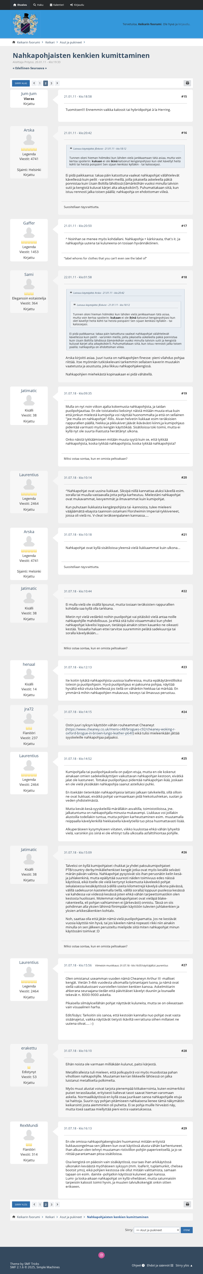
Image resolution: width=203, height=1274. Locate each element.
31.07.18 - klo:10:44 (78, 591)
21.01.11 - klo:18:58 (78, 96)
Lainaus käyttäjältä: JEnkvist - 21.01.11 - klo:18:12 (99, 148)
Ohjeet (137, 1265)
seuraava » (38, 68)
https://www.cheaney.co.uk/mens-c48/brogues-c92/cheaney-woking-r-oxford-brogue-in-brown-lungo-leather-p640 (120, 731)
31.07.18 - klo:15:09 (78, 852)
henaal (29, 664)
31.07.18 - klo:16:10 (78, 1051)
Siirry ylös (21, 1204)
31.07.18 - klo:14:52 (78, 758)
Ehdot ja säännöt (158, 1265)
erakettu (29, 1048)
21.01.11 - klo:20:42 (78, 133)
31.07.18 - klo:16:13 (78, 1128)
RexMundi (29, 1125)
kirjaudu (184, 24)
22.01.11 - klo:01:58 (78, 277)
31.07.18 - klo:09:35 (78, 393)
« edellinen (21, 68)
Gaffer (29, 223)
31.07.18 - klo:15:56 (78, 965)
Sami (29, 274)
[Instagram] (101, 1255)
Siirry (128, 1230)
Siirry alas (21, 83)
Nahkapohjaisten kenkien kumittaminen (81, 55)
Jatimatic (29, 390)
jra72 (29, 709)
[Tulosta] (187, 83)
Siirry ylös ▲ (184, 1265)
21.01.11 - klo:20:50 (78, 226)
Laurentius (29, 474)
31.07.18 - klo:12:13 (78, 667)
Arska (29, 130)
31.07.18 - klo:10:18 (78, 534)
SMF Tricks (31, 1264)
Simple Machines (48, 1267)
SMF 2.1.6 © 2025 (22, 1267)
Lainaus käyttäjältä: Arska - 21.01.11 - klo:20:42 (98, 293)
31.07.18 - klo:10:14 (78, 477)
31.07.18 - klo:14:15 (78, 712)
